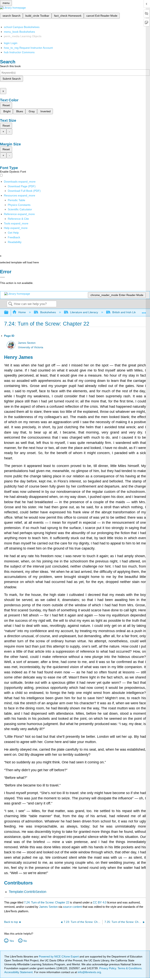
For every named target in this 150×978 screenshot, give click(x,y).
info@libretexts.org (89, 972)
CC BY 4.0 (99, 902)
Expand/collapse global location (144, 311)
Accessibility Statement (18, 972)
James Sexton (27, 342)
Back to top (11, 921)
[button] (14, 237)
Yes (11, 940)
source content (72, 906)
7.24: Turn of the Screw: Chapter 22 (46, 902)
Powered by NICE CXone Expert (59, 956)
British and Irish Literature (128, 312)
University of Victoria (30, 347)
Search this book (10, 66)
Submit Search (12, 78)
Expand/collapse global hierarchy (8, 312)
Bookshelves (47, 312)
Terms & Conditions (130, 968)
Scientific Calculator (20, 209)
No (25, 940)
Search (10, 304)
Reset (6, 105)
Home (22, 312)
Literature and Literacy (84, 312)
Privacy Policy (107, 968)
